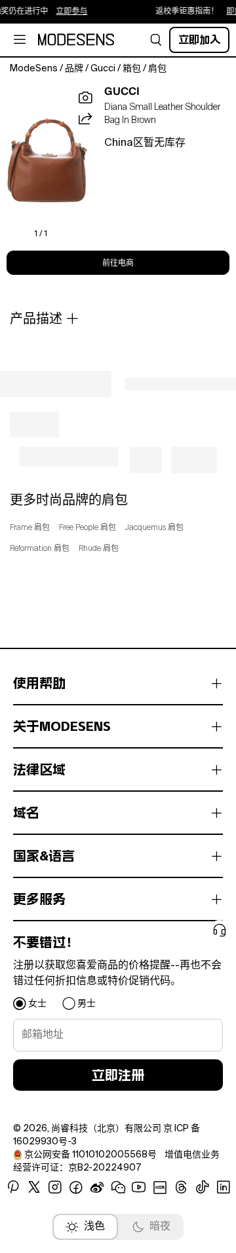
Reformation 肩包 (39, 549)
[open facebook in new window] (76, 1187)
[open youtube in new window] (139, 1187)
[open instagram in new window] (55, 1187)
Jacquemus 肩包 (154, 528)
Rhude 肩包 (99, 549)
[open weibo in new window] (97, 1187)
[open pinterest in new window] (13, 1187)
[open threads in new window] (181, 1187)
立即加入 (199, 39)
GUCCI (122, 91)
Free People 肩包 (87, 528)
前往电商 (118, 263)
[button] (156, 40)
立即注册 (118, 1075)
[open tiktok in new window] (202, 1187)
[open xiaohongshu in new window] (160, 1187)
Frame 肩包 (30, 528)
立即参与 (67, 12)
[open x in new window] (34, 1187)
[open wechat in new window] (118, 1187)
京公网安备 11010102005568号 (90, 1154)
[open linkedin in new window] (223, 1187)
